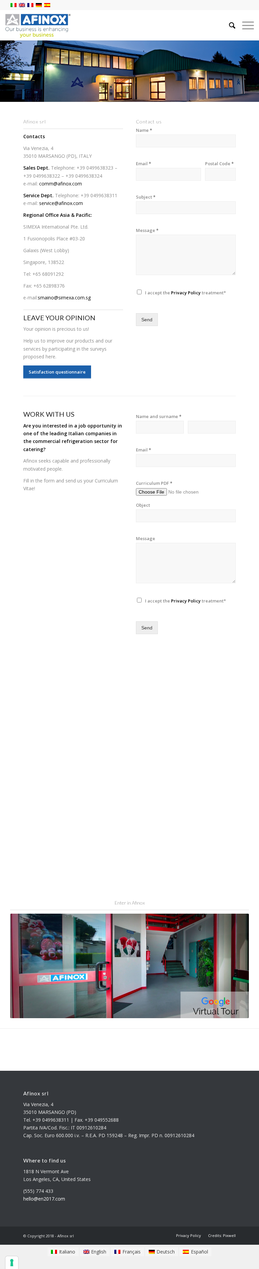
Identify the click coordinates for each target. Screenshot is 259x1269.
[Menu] (244, 25)
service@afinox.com (61, 203)
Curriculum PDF (154, 483)
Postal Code (219, 164)
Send (146, 319)
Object (143, 505)
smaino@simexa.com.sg (64, 297)
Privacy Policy (186, 293)
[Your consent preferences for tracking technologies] (11, 1262)
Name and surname (158, 416)
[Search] (228, 25)
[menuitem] (188, 1235)
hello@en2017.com (44, 1199)
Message (147, 230)
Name (144, 130)
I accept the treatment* (185, 293)
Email (143, 164)
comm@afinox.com (60, 183)
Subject (145, 197)
